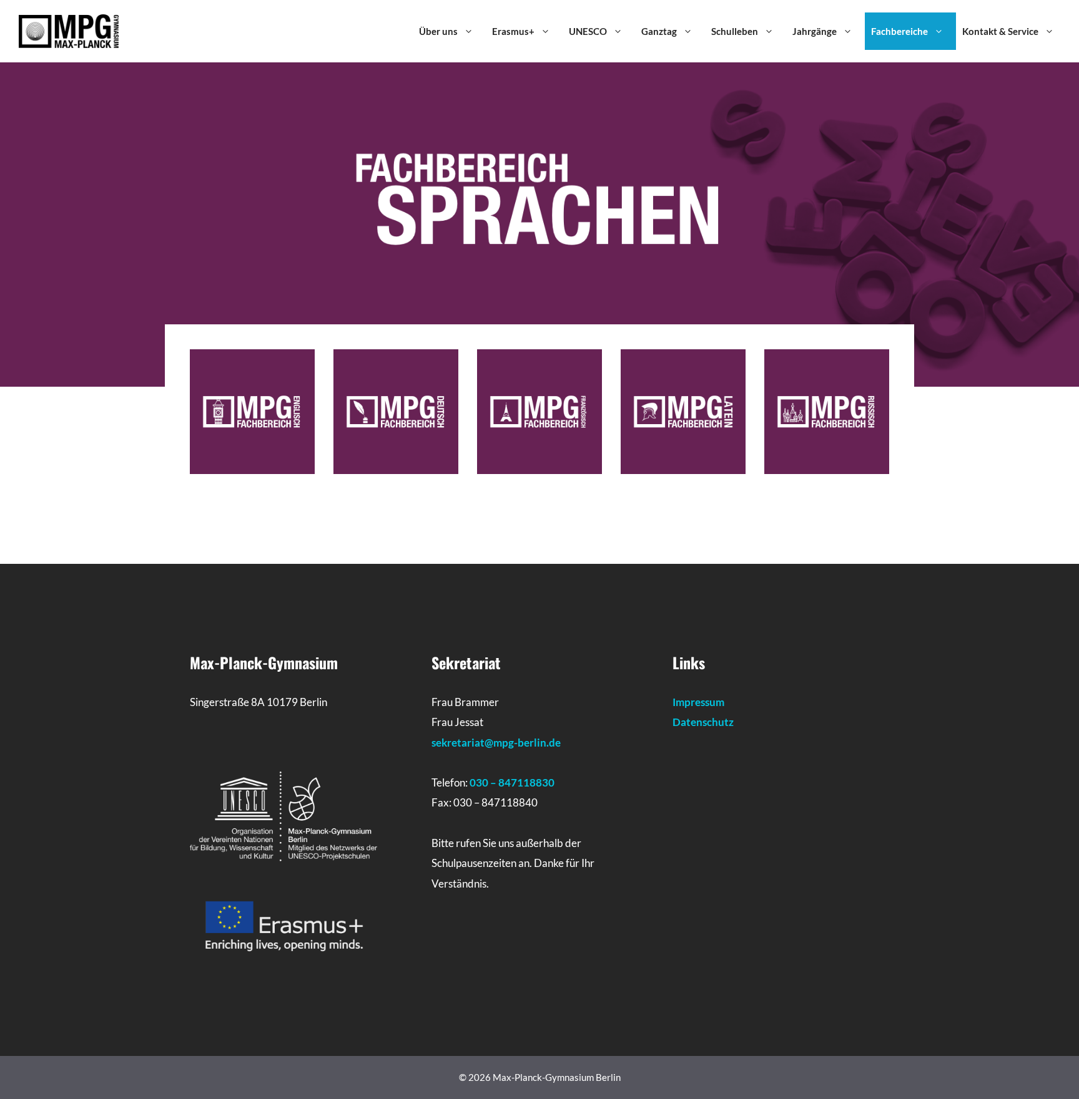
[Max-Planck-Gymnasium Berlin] (69, 30)
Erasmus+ (513, 31)
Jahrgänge (814, 31)
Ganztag (659, 31)
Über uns (438, 31)
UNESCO (588, 31)
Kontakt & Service (1000, 31)
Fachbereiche (899, 31)
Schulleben (734, 31)
